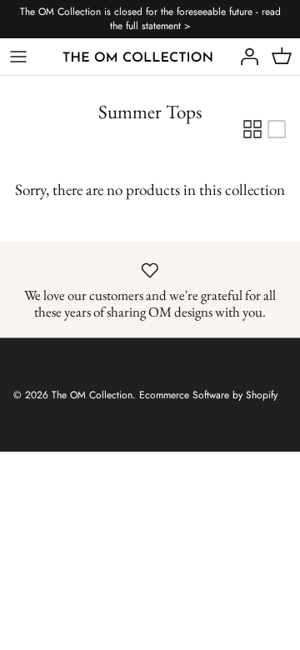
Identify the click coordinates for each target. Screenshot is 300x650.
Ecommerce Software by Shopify (208, 395)
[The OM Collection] (138, 56)
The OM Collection (92, 395)
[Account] (245, 56)
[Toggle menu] (18, 56)
